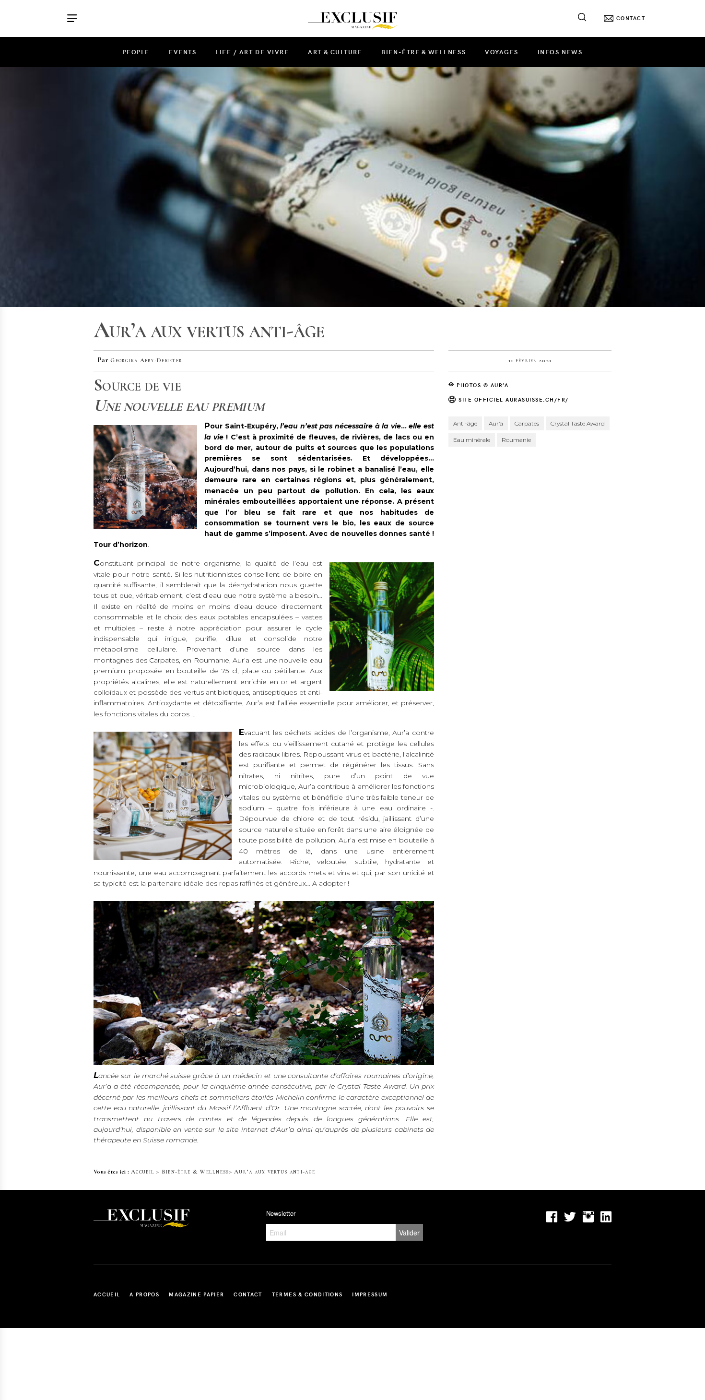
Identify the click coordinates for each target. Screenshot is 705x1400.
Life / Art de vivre (252, 51)
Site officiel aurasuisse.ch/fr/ (513, 399)
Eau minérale (471, 439)
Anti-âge (465, 423)
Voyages (501, 51)
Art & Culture (335, 51)
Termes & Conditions (307, 1294)
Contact (248, 1294)
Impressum (370, 1294)
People (136, 51)
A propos (144, 1294)
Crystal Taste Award (578, 423)
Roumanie (516, 439)
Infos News (560, 51)
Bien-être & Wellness (423, 51)
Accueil (142, 1171)
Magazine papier (196, 1294)
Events (182, 51)
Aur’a (496, 423)
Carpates (527, 423)
